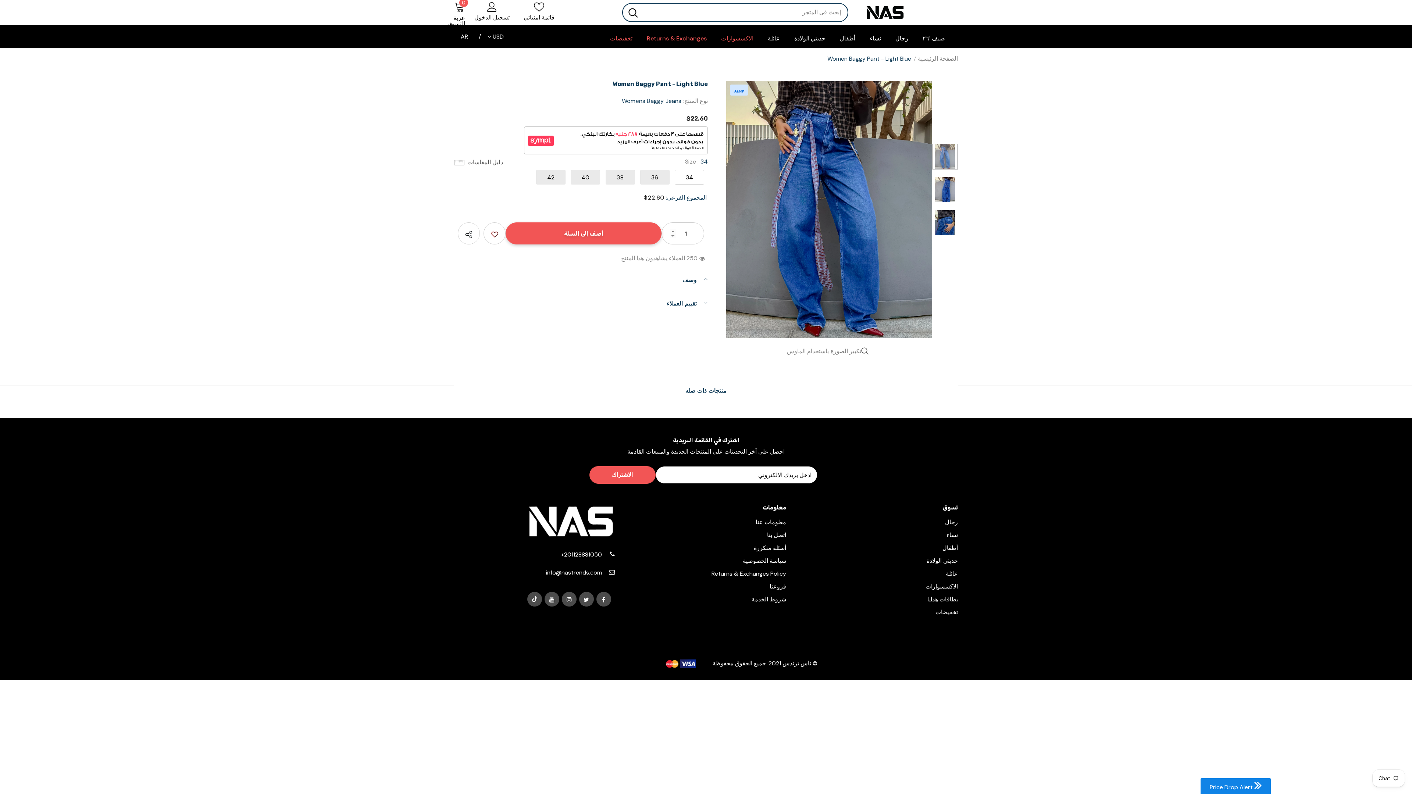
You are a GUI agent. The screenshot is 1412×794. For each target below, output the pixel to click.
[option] (829, 209)
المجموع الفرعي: (686, 197)
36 (654, 177)
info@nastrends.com (574, 572)
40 (585, 177)
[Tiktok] (534, 599)
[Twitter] (586, 599)
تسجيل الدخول (492, 17)
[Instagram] (569, 599)
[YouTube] (552, 599)
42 (551, 177)
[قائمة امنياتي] (495, 233)
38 (620, 177)
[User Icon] (492, 6)
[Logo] (908, 13)
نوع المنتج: (695, 101)
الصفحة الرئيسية (938, 58)
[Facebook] (603, 599)
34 (689, 177)
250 (692, 258)
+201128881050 (581, 554)
